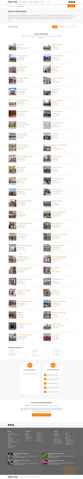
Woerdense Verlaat (13, 353)
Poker (67, 434)
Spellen (70, 5)
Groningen (27, 435)
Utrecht (38, 438)
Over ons (10, 444)
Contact (9, 437)
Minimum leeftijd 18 (70, 440)
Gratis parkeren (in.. (58, 443)
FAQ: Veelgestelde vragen (13, 441)
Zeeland (27, 440)
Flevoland (39, 433)
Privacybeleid (11, 447)
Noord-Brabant (28, 437)
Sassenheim (49, 391)
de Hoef (34, 353)
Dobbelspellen (57, 435)
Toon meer (10, 20)
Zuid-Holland (14, 6)
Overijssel (27, 438)
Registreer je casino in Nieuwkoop (41, 414)
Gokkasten (56, 433)
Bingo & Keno (57, 438)
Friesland (27, 434)
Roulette (67, 433)
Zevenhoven (12, 349)
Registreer (37, 36)
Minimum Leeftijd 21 (58, 441)
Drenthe (27, 433)
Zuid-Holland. (45, 15)
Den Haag (49, 379)
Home (9, 6)
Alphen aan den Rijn (36, 355)
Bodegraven (58, 355)
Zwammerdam (58, 351)
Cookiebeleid (10, 438)
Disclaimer (10, 440)
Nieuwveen (34, 351)
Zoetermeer (49, 387)
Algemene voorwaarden (13, 434)
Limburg (38, 435)
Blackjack (56, 434)
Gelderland (39, 434)
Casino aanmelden (12, 446)
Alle (54, 26)
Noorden (57, 349)
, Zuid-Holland (51, 375)
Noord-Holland (40, 437)
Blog (9, 435)
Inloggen (10, 443)
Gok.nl (9, 431)
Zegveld (57, 353)
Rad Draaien (68, 438)
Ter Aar (10, 351)
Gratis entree (68, 441)
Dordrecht (49, 383)
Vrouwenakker (12, 355)
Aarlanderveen (35, 349)
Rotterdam (49, 375)
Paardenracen (57, 440)
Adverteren (10, 433)
